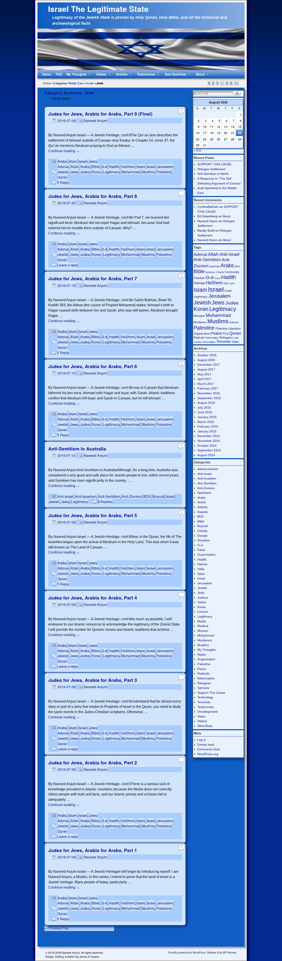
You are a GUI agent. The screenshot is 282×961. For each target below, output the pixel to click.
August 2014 (206, 455)
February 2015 (207, 426)
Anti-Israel (65, 496)
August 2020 (206, 360)
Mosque (199, 315)
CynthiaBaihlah (207, 206)
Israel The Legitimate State (98, 8)
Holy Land (229, 283)
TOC (59, 74)
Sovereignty (209, 342)
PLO (225, 333)
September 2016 (209, 398)
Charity (220, 272)
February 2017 (207, 388)
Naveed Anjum (95, 120)
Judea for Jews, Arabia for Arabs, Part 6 (92, 366)
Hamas (199, 283)
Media (201, 621)
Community (232, 272)
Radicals (199, 337)
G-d (104, 166)
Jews (93, 161)
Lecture (202, 611)
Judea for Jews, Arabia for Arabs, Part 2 (92, 762)
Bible (95, 166)
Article (201, 502)
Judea (85, 171)
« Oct (197, 150)
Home (46, 74)
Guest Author (206, 554)
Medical (202, 626)
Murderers (200, 322)
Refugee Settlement (211, 169)
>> (236, 83)
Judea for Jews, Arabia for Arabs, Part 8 (92, 196)
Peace (216, 333)
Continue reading (64, 151)
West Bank (204, 726)
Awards (202, 512)
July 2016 (204, 407)
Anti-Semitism (174, 75)
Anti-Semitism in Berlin (213, 173)
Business (210, 272)
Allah (74, 166)
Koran (96, 171)
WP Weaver (230, 952)
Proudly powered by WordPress (187, 952)
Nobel (201, 654)
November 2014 (208, 441)
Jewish (63, 171)
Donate (202, 535)
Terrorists (223, 341)
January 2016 (207, 417)
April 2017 (204, 379)
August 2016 (206, 402)
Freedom (199, 278)
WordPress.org (207, 754)
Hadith (114, 166)
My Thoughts (75, 75)
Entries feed (205, 744)
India (200, 569)
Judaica (202, 597)
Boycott (158, 496)
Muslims (148, 171)
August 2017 (206, 369)
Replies (105, 501)
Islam (73, 161)
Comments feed (208, 749)
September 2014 (209, 450)
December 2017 (208, 364)
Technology (205, 697)
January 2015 (207, 431)
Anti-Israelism (85, 496)
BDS (147, 496)
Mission (202, 631)
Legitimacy (111, 171)
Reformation (212, 337)
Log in (201, 740)
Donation (203, 540)
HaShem (128, 166)
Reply (63, 182)
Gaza (217, 278)
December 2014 (208, 436)
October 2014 (207, 445)
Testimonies (145, 75)
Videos (100, 75)
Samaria (203, 688)
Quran (62, 177)
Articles (121, 75)
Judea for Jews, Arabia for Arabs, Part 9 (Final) (100, 114)
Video (235, 341)
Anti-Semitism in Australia (77, 448)
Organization (206, 659)
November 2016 (208, 393)
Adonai (63, 166)
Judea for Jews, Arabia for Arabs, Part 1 (92, 850)
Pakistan (234, 322)
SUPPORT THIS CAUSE (214, 164)
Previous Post (57, 928)
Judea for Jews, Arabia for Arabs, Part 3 (92, 680)
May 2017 (204, 374)
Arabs (62, 161)
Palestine (163, 171)
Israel (89, 83)
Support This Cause (211, 692)
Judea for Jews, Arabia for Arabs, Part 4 (92, 597)
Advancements (207, 469)
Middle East (75, 83)
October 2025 (207, 355)
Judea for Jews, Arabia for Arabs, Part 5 (92, 515)
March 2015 (205, 422)
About (199, 75)
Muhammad (130, 171)
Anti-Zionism (132, 496)
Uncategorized (207, 711)
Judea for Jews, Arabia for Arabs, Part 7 (92, 278)
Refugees (226, 337)
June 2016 (204, 412)
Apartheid (215, 266)
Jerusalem (165, 166)
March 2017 (205, 384)
